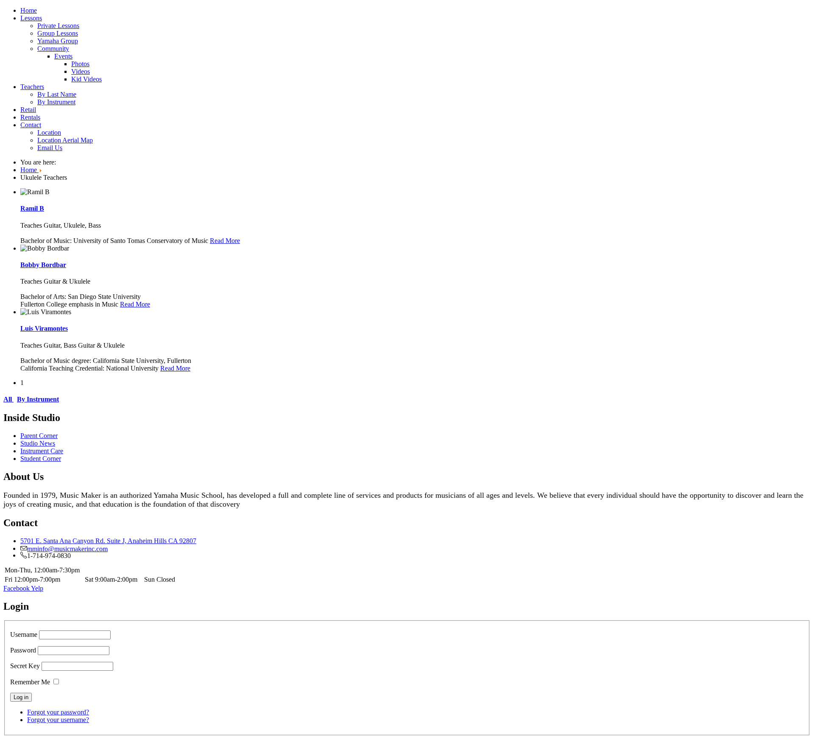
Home (28, 10)
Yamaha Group (57, 41)
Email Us (49, 147)
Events (63, 56)
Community (53, 48)
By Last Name (56, 94)
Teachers (32, 86)
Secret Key (25, 665)
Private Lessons (58, 25)
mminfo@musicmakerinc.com (67, 548)
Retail (28, 109)
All (8, 399)
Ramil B (32, 208)
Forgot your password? (58, 712)
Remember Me (30, 682)
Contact (30, 124)
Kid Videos (86, 79)
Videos (80, 71)
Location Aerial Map (65, 140)
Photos (80, 63)
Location (49, 132)
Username (23, 634)
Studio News (37, 443)
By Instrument (56, 102)
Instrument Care (41, 451)
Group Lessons (57, 33)
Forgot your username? (58, 719)
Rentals (30, 117)
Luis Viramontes (44, 328)
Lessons (31, 18)
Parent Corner (39, 435)
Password (23, 650)
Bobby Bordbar (43, 264)
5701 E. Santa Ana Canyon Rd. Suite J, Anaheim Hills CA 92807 (108, 540)
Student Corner (40, 458)
